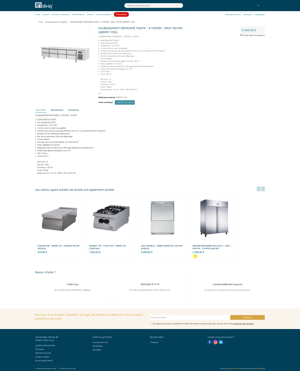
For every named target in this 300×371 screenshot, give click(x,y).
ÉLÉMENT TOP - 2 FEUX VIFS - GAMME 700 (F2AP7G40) (107, 247)
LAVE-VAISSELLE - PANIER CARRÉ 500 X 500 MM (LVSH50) (161, 247)
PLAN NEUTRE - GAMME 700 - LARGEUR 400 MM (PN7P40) (58, 247)
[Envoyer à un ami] (89, 33)
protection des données (243, 323)
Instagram (215, 342)
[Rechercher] (125, 5)
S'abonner (247, 317)
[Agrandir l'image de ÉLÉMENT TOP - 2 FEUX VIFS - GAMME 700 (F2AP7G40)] (111, 218)
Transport (154, 342)
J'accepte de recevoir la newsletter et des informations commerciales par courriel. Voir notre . (203, 323)
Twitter (221, 342)
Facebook (209, 342)
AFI (99, 93)
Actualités (97, 350)
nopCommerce (234, 368)
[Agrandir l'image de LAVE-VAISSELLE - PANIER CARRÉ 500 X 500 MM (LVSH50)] (163, 218)
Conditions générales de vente (45, 368)
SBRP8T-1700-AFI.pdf (125, 102)
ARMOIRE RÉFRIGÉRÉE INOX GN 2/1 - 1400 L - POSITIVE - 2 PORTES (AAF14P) (212, 247)
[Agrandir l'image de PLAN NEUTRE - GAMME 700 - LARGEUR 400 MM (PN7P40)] (59, 218)
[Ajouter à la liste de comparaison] (89, 29)
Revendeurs (98, 346)
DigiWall (262, 368)
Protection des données (67, 368)
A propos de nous (100, 342)
